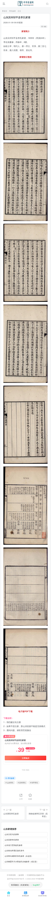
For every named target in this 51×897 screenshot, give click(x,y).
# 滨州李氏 (22, 782)
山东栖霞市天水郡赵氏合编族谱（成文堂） (21, 861)
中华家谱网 (11, 875)
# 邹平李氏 (34, 782)
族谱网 (21, 875)
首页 (5, 11)
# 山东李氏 (9, 782)
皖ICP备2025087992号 (15, 879)
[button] (47, 3)
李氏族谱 (12, 11)
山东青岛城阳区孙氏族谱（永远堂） (19, 856)
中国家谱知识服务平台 (35, 875)
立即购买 (25, 758)
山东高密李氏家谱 (12, 839)
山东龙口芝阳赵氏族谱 (13, 845)
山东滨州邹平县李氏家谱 (16, 17)
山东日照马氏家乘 (12, 834)
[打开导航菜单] (4, 3)
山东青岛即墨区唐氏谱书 (14, 850)
